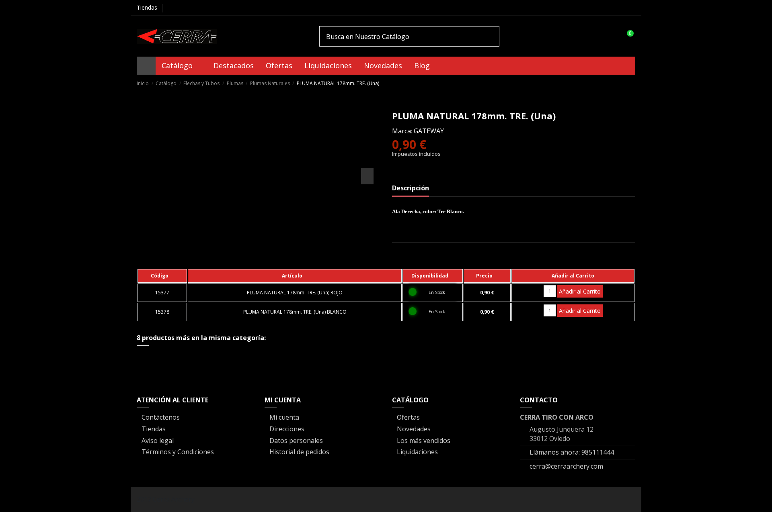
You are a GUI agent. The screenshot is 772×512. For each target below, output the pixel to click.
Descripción (410, 188)
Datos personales (296, 440)
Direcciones (286, 428)
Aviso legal (158, 440)
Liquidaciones (417, 451)
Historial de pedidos (299, 451)
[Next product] (631, 83)
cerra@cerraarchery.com (566, 466)
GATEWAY (429, 130)
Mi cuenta (284, 417)
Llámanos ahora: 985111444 (572, 452)
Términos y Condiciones (178, 451)
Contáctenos (161, 417)
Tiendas (147, 7)
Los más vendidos (423, 440)
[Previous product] (623, 83)
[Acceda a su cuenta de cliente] (610, 36)
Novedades (414, 428)
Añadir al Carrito (580, 291)
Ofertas (408, 417)
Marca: (402, 130)
